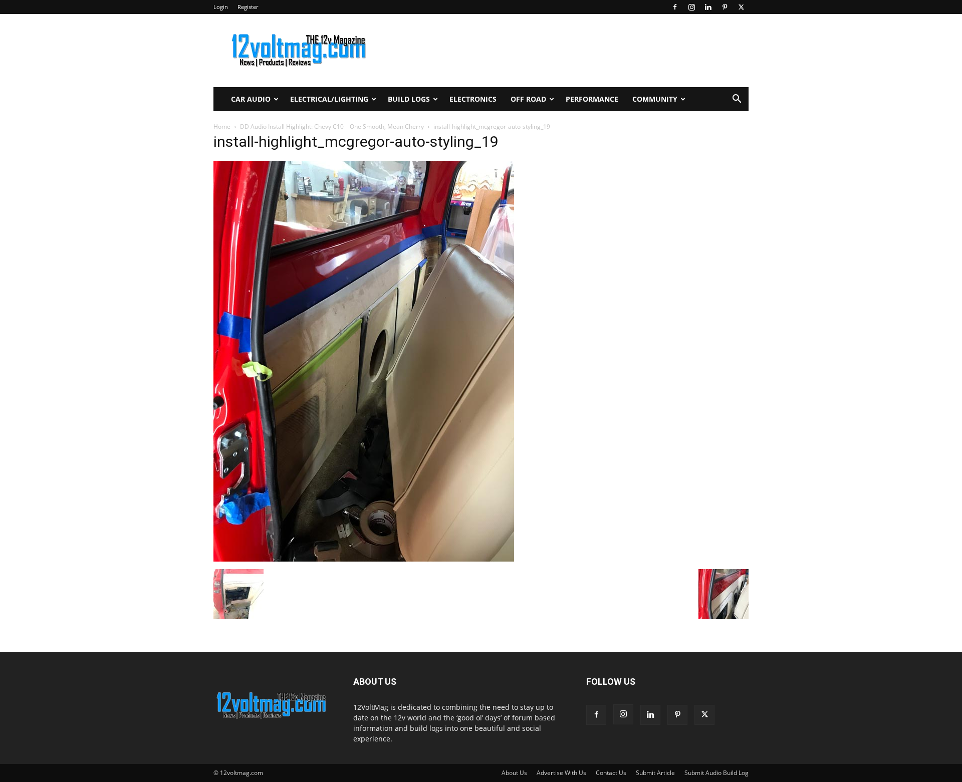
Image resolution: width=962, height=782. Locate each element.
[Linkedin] (707, 7)
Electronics (473, 99)
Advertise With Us (561, 772)
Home (221, 126)
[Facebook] (674, 7)
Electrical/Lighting (329, 99)
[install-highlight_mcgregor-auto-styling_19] (363, 559)
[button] (737, 100)
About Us (514, 772)
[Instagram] (691, 7)
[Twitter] (741, 7)
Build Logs (409, 99)
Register (247, 7)
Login (220, 7)
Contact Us (611, 772)
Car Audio (251, 99)
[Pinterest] (724, 7)
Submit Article (655, 772)
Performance (592, 99)
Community (654, 99)
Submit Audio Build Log (716, 772)
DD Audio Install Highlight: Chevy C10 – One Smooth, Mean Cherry (332, 126)
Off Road (528, 99)
